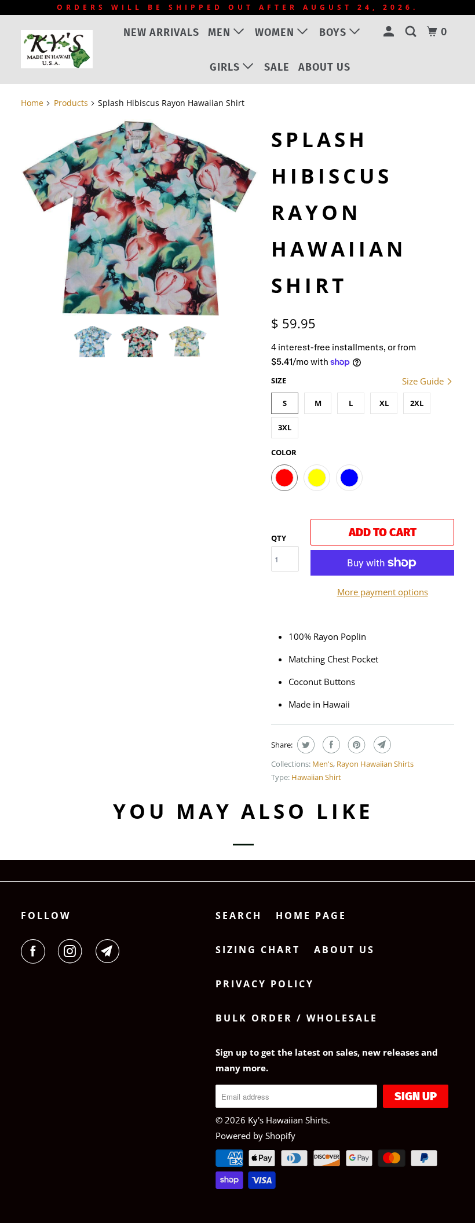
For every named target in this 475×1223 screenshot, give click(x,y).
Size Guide (424, 381)
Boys (334, 32)
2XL (416, 403)
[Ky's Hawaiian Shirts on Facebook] (35, 951)
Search (238, 915)
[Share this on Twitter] (304, 744)
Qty (278, 538)
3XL (284, 427)
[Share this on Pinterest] (355, 744)
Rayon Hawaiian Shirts (375, 764)
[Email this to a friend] (381, 744)
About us (324, 67)
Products (71, 102)
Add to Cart (382, 532)
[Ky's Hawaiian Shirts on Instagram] (72, 951)
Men (220, 32)
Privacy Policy (264, 983)
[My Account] (390, 31)
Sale (277, 67)
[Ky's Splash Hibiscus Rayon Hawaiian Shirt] (140, 218)
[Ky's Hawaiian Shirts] (57, 49)
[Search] (412, 31)
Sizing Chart (257, 949)
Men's (322, 764)
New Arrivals (161, 32)
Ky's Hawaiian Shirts (288, 1120)
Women (276, 32)
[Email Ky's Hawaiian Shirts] (110, 951)
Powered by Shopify (255, 1135)
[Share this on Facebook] (330, 744)
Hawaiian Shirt (316, 777)
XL (384, 403)
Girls (226, 67)
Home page (311, 915)
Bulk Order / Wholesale (296, 1018)
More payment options (382, 592)
